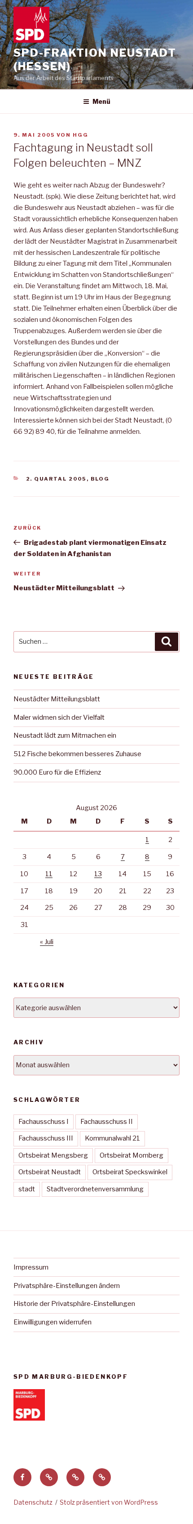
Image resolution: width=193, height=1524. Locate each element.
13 (98, 874)
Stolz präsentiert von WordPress (109, 1502)
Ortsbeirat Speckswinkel (129, 1172)
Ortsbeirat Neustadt (49, 1172)
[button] (49, 1477)
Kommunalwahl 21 (112, 1138)
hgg (80, 135)
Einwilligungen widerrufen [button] (52, 1322)
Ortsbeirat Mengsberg (53, 1155)
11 (49, 874)
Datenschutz (33, 1502)
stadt (26, 1189)
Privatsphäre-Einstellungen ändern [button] (66, 1286)
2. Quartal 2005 (56, 479)
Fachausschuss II (106, 1122)
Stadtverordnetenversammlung (95, 1189)
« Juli (46, 942)
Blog (100, 479)
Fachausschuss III (45, 1138)
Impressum (30, 1267)
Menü (101, 101)
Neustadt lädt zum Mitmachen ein (64, 735)
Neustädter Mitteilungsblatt (56, 699)
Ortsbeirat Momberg (131, 1155)
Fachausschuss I (43, 1122)
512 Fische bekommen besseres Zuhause (77, 754)
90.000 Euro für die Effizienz (57, 772)
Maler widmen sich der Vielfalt (59, 717)
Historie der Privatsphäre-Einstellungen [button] (74, 1304)
